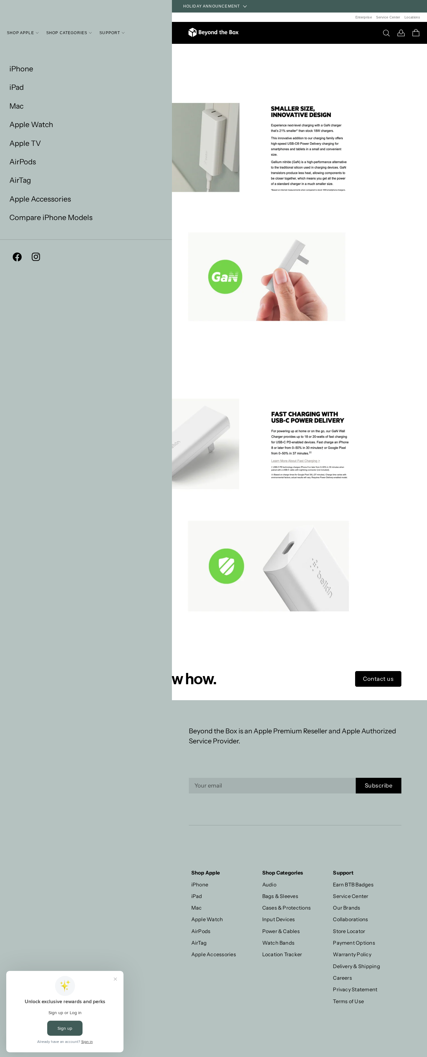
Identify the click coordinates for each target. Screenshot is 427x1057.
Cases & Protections (286, 908)
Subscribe (379, 785)
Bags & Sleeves (280, 896)
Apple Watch (31, 124)
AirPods (22, 161)
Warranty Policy (352, 954)
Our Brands (346, 908)
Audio (269, 884)
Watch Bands (278, 943)
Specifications (91, 47)
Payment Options (354, 943)
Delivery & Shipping (356, 966)
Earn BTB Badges (353, 884)
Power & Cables (281, 931)
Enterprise (363, 17)
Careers (342, 978)
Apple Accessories (40, 199)
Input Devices (278, 919)
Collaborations (350, 919)
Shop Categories (67, 33)
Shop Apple (20, 33)
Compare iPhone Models (51, 217)
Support (109, 33)
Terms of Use (348, 1001)
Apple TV (25, 143)
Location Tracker (282, 954)
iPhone (21, 68)
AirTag (20, 180)
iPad (16, 87)
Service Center (388, 17)
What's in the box (95, 56)
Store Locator (349, 931)
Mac (16, 106)
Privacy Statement (355, 989)
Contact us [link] (378, 678)
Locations (412, 17)
